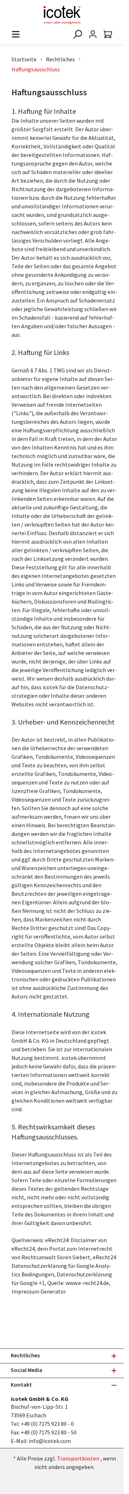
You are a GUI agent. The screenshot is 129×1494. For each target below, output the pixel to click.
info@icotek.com (50, 1440)
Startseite (24, 59)
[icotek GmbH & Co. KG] (62, 15)
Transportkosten (78, 1458)
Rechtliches (60, 59)
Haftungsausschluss (35, 69)
